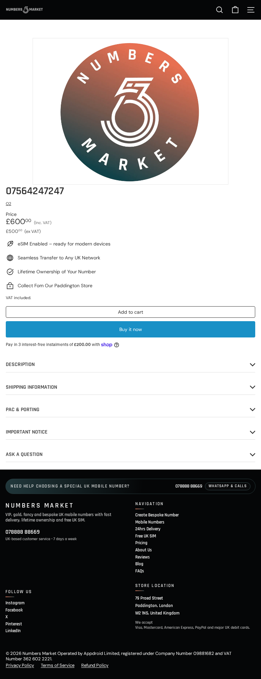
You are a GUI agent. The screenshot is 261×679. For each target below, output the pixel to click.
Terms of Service (57, 665)
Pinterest (13, 624)
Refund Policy (94, 665)
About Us (143, 550)
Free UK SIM (145, 536)
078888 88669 (188, 486)
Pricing (141, 543)
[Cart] (235, 10)
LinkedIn (13, 631)
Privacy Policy (20, 665)
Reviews (142, 557)
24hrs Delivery (147, 529)
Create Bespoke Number (157, 515)
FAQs (139, 571)
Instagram (14, 603)
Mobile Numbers (149, 522)
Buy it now (130, 329)
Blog (139, 564)
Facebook (14, 610)
